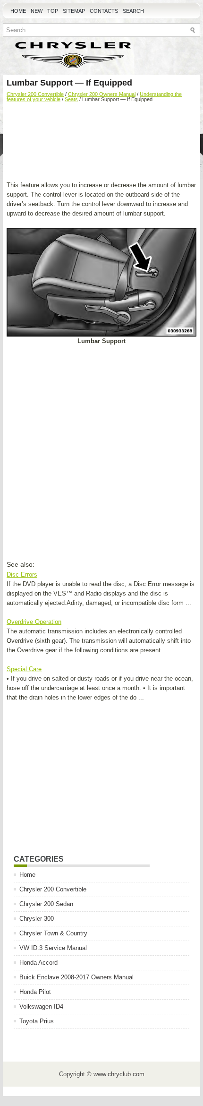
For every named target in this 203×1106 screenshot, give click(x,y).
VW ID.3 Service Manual (53, 947)
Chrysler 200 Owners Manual (101, 94)
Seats (71, 99)
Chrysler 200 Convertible (35, 94)
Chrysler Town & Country (53, 933)
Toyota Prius (36, 1021)
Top (52, 11)
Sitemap (74, 11)
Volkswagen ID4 (41, 1006)
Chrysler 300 (36, 918)
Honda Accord (38, 962)
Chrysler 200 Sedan (46, 903)
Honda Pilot (35, 991)
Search (133, 11)
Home (18, 11)
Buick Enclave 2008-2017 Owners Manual (76, 977)
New (36, 11)
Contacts (104, 11)
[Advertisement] (101, 142)
